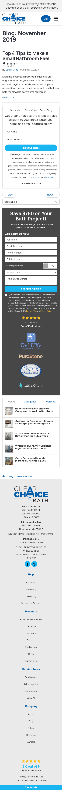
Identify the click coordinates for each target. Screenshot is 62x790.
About (31, 714)
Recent (11, 401)
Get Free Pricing (31, 288)
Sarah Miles (12, 69)
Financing (31, 596)
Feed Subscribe (32, 183)
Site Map (38, 776)
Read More (8, 97)
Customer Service (31, 603)
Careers (31, 741)
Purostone (31, 661)
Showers (31, 633)
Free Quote (31, 787)
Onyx (31, 654)
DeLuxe (31, 640)
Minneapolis (31, 684)
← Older (9, 194)
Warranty (31, 589)
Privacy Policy (48, 177)
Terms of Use (34, 177)
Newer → (52, 194)
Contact (31, 582)
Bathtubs (31, 626)
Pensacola (31, 691)
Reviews (31, 735)
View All (31, 698)
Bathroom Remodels (31, 619)
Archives (50, 401)
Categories (30, 401)
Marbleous (31, 647)
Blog (31, 721)
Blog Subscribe (31, 147)
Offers (31, 728)
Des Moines (31, 677)
